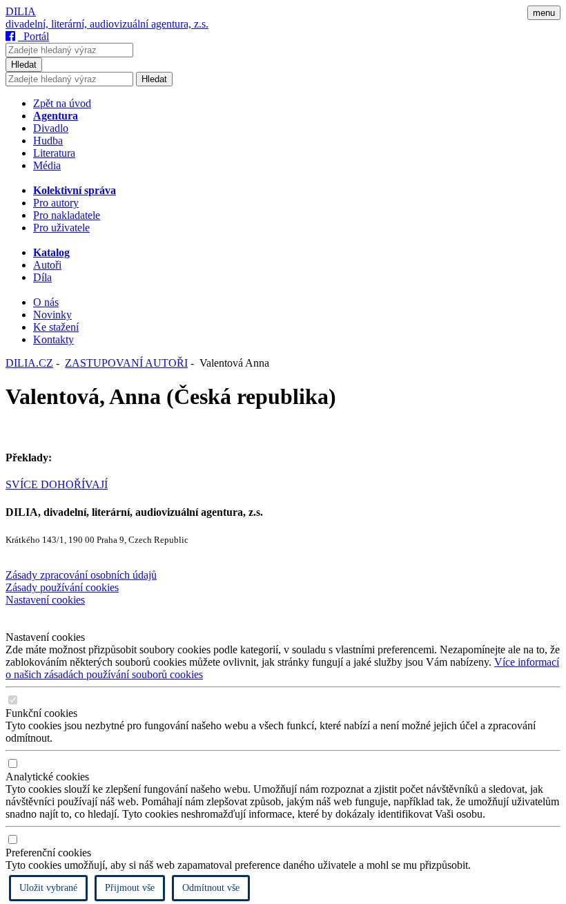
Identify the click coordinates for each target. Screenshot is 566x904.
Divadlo (50, 128)
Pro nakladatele (66, 215)
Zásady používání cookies (62, 587)
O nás (46, 302)
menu (544, 13)
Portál (33, 36)
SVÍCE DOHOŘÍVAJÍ (57, 484)
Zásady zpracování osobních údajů (81, 575)
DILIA (21, 11)
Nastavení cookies (45, 600)
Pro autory (56, 203)
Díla (42, 277)
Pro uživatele (61, 227)
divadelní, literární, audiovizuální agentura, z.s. (107, 24)
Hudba (48, 140)
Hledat (24, 64)
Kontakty (53, 339)
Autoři (47, 265)
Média (47, 165)
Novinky (52, 314)
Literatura (54, 153)
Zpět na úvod (62, 103)
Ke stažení (56, 327)
